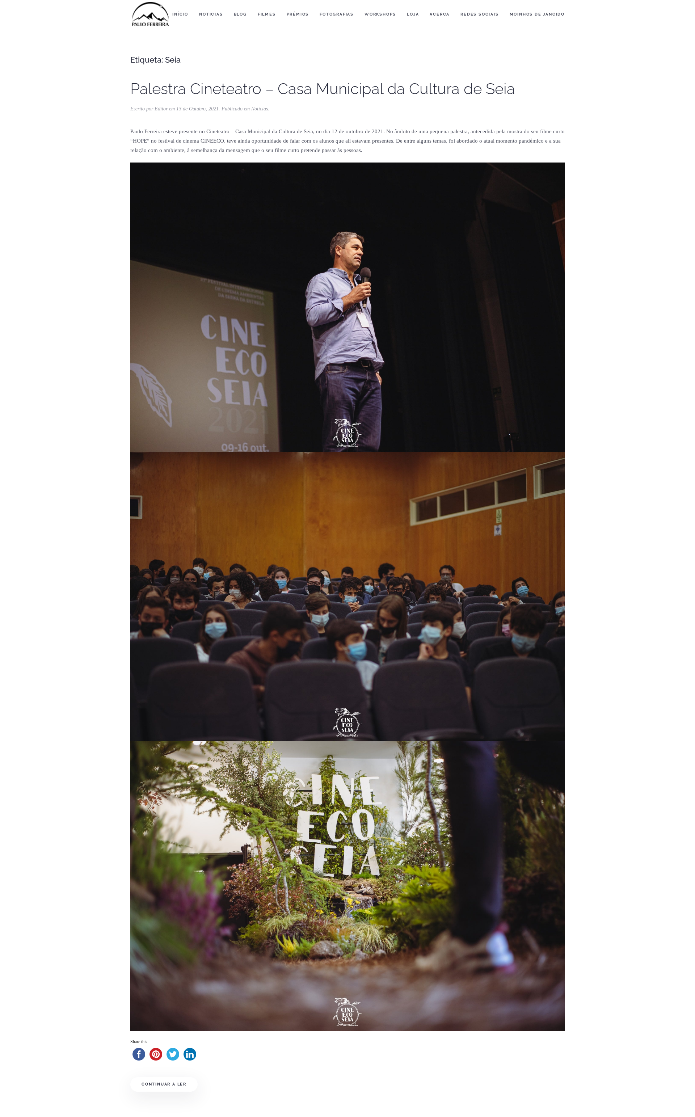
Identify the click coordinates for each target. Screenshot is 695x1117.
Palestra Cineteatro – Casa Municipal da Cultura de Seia (322, 89)
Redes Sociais (479, 14)
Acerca (440, 14)
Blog (240, 14)
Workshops (380, 14)
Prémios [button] (298, 14)
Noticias (259, 108)
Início (180, 14)
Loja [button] (413, 14)
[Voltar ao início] (150, 14)
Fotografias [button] (337, 14)
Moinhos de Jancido (537, 14)
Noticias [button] (211, 14)
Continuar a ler (164, 1084)
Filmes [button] (267, 14)
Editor (161, 108)
